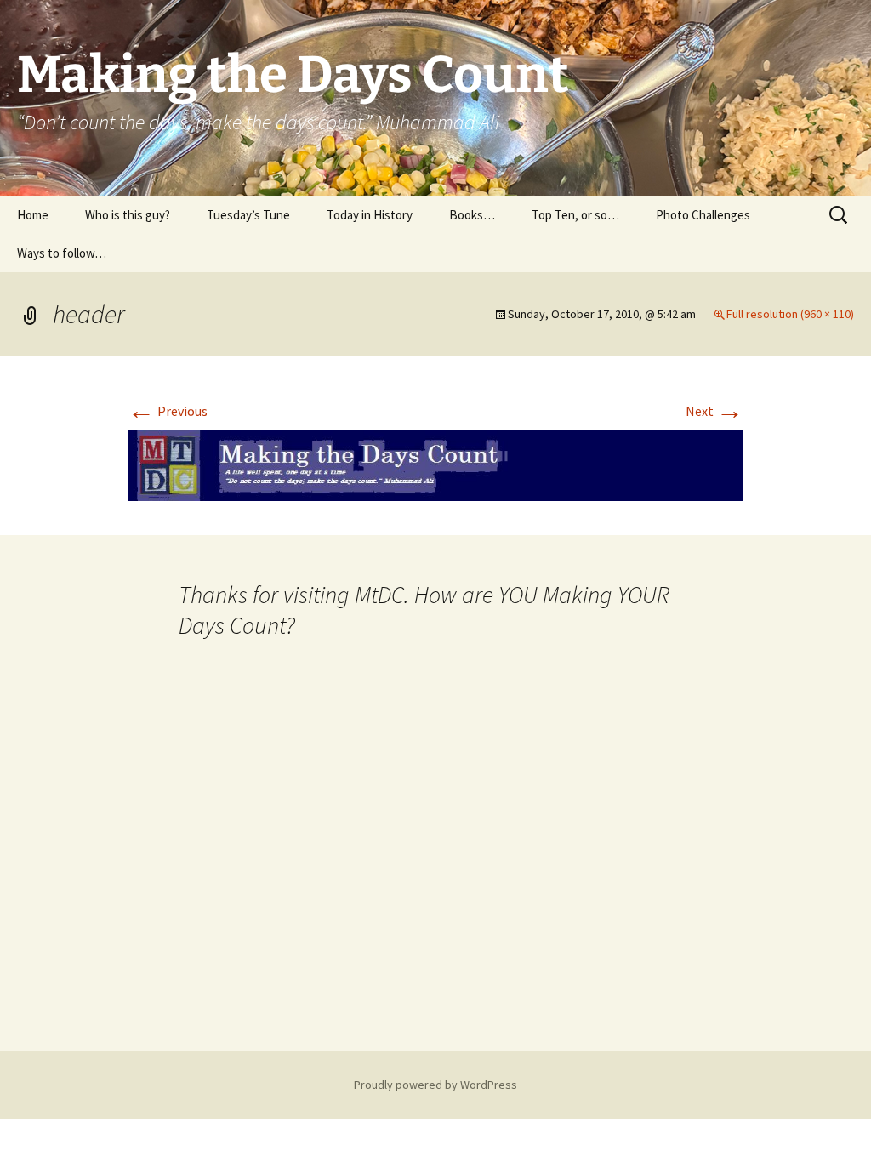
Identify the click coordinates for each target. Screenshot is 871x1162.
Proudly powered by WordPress (435, 1084)
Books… (472, 215)
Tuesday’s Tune (248, 215)
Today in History (370, 215)
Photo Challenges (703, 215)
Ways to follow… (61, 253)
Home (32, 215)
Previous (168, 410)
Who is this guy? (127, 215)
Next (714, 410)
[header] (435, 463)
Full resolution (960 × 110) (790, 314)
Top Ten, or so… (575, 215)
